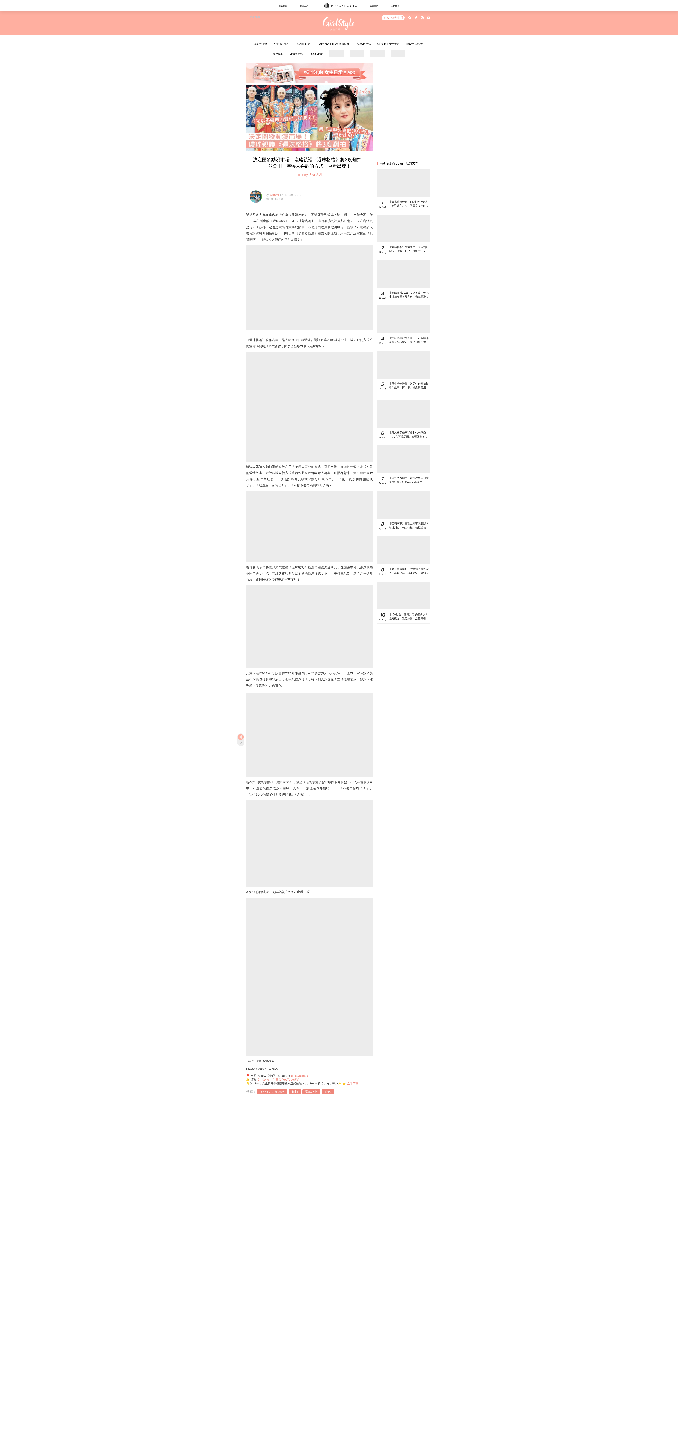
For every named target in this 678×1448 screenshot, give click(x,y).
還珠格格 (311, 1091)
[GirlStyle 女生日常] (339, 24)
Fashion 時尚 (303, 43)
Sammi (275, 195)
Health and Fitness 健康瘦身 (333, 43)
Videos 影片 (296, 53)
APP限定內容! (281, 43)
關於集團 (283, 5)
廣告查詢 (374, 5)
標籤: (250, 1091)
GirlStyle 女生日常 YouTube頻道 (278, 1079)
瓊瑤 (328, 1091)
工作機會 (395, 5)
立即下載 (352, 1083)
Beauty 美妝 (260, 43)
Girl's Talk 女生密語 (388, 43)
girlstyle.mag (299, 1075)
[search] (409, 17)
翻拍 (295, 1091)
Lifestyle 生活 (363, 43)
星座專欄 (278, 53)
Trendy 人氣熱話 (415, 43)
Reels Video (316, 53)
